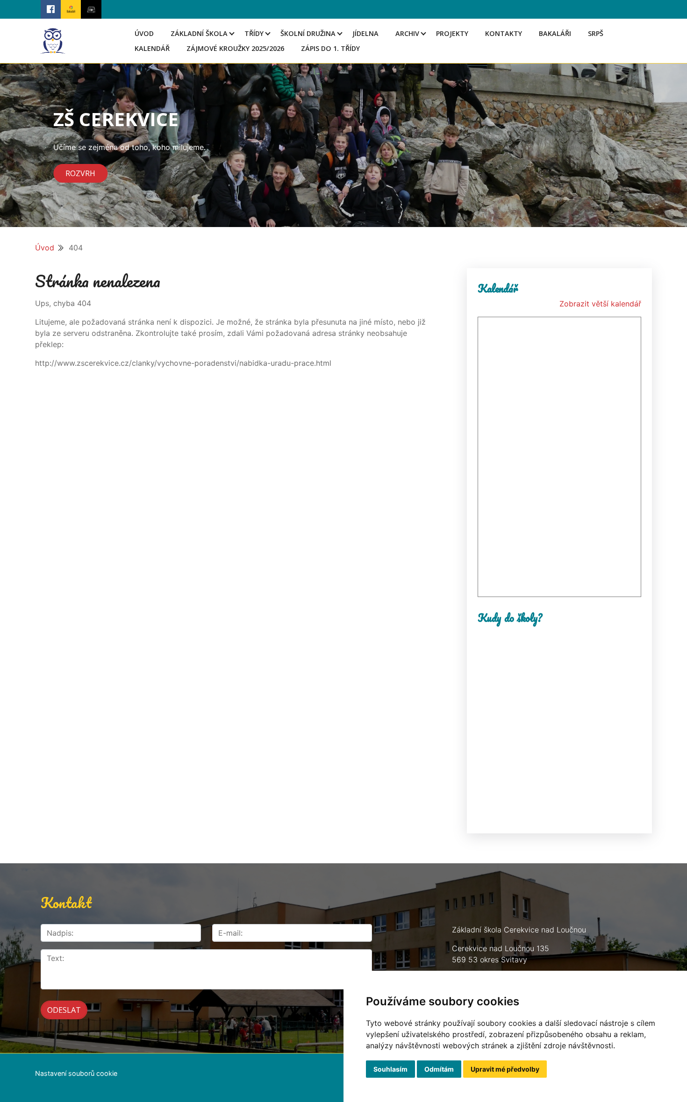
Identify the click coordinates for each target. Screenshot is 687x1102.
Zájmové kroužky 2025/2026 (235, 48)
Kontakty (503, 33)
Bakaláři (555, 33)
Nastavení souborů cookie (76, 1073)
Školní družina (308, 33)
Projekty (452, 33)
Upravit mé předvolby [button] (505, 1069)
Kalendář (152, 48)
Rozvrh (80, 173)
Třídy (254, 33)
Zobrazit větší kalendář (600, 303)
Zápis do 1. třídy (330, 48)
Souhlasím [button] (390, 1069)
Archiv (407, 33)
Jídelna (365, 33)
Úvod (144, 33)
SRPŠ (595, 33)
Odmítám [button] (439, 1069)
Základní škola (199, 33)
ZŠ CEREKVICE (116, 119)
